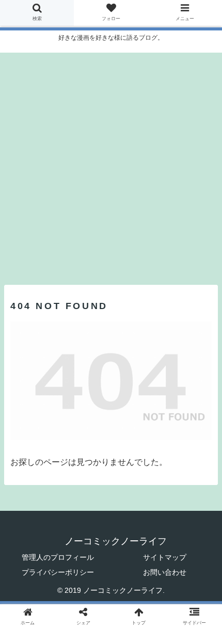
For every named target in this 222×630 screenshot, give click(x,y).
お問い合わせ (164, 572)
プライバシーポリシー (58, 572)
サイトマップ (164, 557)
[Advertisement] (111, 163)
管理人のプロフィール (58, 557)
